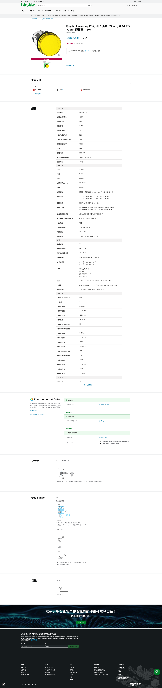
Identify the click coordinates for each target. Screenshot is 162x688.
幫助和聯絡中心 (49, 667)
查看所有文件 (37, 94)
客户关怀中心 (88, 51)
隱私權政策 (34, 640)
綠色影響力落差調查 (99, 672)
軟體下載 (23, 670)
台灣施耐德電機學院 (99, 670)
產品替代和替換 (25, 674)
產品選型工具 (24, 672)
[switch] (3, 684)
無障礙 (71, 674)
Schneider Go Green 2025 (101, 674)
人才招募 (72, 667)
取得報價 (47, 672)
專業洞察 (96, 667)
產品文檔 (23, 667)
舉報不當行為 (73, 672)
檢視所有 (42, 19)
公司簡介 (72, 670)
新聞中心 (72, 677)
